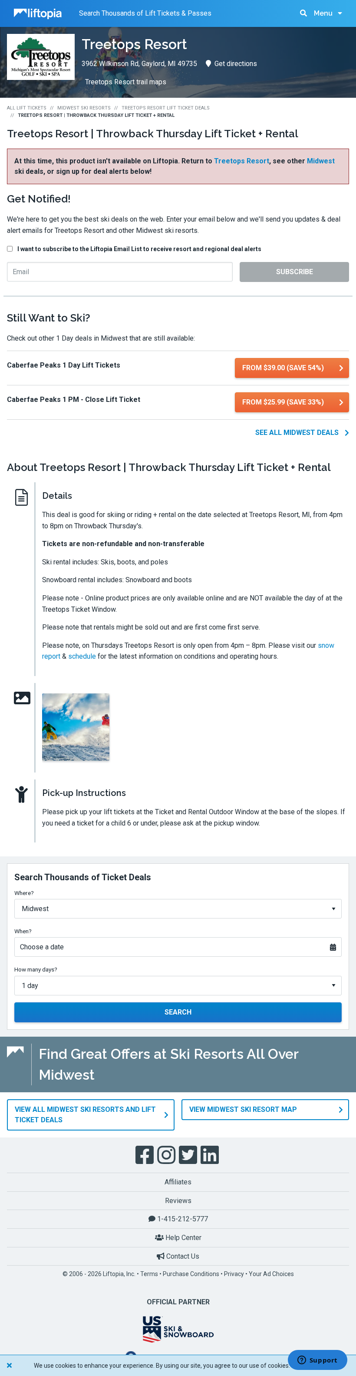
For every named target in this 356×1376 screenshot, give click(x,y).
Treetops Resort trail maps (125, 82)
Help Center (182, 1237)
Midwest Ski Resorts (84, 108)
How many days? (35, 969)
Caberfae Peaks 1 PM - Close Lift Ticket (73, 399)
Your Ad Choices (271, 1273)
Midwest (321, 161)
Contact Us (182, 1256)
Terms (149, 1273)
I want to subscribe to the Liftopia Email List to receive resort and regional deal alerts (139, 248)
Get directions (235, 64)
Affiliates (178, 1182)
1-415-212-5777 (181, 1219)
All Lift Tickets (26, 108)
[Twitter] (189, 1155)
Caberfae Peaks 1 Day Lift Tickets (63, 365)
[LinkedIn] (211, 1155)
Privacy (234, 1273)
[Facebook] (145, 1155)
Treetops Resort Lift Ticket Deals (166, 108)
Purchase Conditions (191, 1273)
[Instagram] (167, 1155)
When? (23, 931)
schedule (82, 656)
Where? (24, 892)
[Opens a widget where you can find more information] (317, 1361)
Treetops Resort (241, 161)
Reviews (178, 1201)
